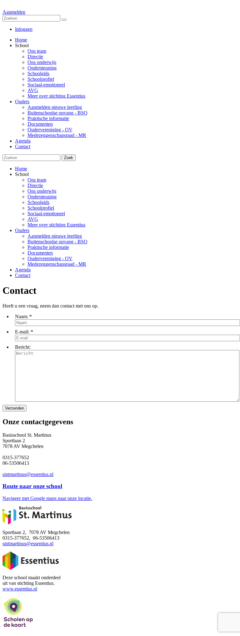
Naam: (21, 316)
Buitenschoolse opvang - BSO (58, 241)
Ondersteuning (42, 196)
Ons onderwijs (42, 191)
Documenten (40, 252)
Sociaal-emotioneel (46, 213)
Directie (35, 185)
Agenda (23, 269)
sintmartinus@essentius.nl (27, 474)
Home (21, 168)
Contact (22, 275)
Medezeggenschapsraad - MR (57, 264)
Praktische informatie (48, 247)
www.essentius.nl (19, 588)
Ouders (22, 230)
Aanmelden (13, 12)
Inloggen (23, 29)
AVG (33, 219)
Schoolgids (38, 202)
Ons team (37, 179)
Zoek (68, 157)
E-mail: (22, 331)
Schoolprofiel (41, 208)
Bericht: (23, 347)
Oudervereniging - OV (50, 258)
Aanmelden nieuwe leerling (55, 236)
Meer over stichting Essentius (56, 224)
